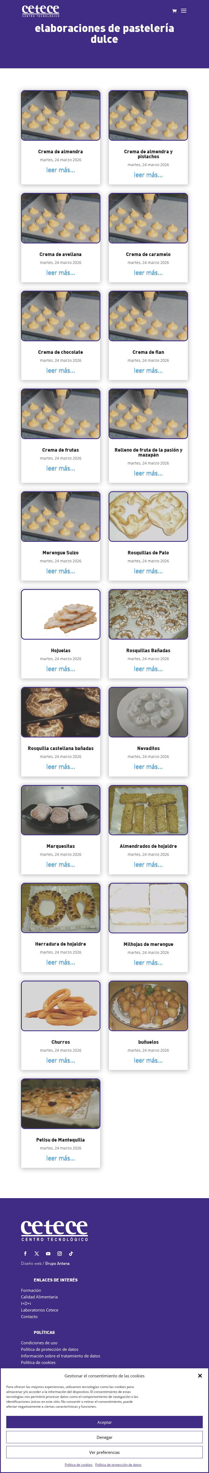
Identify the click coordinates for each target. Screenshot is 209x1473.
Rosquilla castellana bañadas (61, 748)
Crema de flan (148, 352)
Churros (60, 1042)
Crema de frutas (60, 449)
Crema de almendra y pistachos (148, 153)
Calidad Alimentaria (39, 1296)
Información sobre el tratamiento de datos (60, 1356)
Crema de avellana (60, 254)
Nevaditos (148, 748)
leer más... (60, 169)
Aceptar (104, 1422)
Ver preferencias (104, 1452)
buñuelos (148, 1042)
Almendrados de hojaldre (148, 846)
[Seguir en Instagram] (59, 1253)
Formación (31, 1290)
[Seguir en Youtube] (48, 1253)
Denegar (104, 1437)
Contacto (29, 1316)
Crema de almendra (60, 151)
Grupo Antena (57, 1264)
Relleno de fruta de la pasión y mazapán (148, 452)
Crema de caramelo (148, 254)
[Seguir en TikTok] (71, 1253)
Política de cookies (79, 1464)
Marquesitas (61, 846)
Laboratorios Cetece (39, 1310)
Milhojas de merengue (148, 944)
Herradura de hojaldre (60, 943)
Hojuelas (60, 650)
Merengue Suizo (60, 552)
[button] (200, 1375)
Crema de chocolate (60, 352)
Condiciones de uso (39, 1342)
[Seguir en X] (36, 1253)
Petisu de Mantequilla (60, 1139)
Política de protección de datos (118, 1464)
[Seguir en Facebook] (25, 1253)
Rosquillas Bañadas (148, 650)
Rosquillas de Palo (148, 552)
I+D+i (26, 1303)
